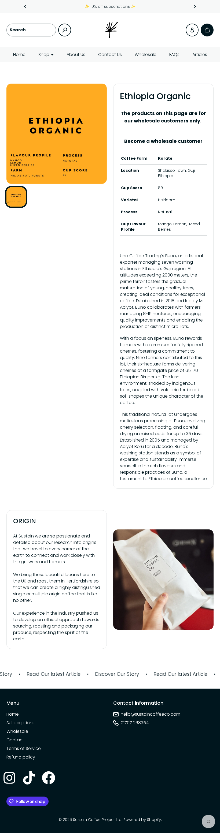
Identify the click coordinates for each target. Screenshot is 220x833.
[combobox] (31, 30)
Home (19, 54)
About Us (76, 54)
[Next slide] (195, 6)
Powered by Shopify (142, 819)
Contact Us (110, 54)
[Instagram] (9, 777)
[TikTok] (28, 777)
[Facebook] (48, 777)
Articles (199, 54)
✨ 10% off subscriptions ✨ (110, 6)
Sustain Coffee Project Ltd (97, 819)
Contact (15, 740)
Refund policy (20, 757)
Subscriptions (20, 723)
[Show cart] (207, 30)
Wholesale (145, 54)
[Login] (192, 30)
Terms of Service (23, 748)
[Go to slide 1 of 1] (16, 197)
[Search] (64, 30)
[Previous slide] (25, 6)
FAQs (174, 54)
